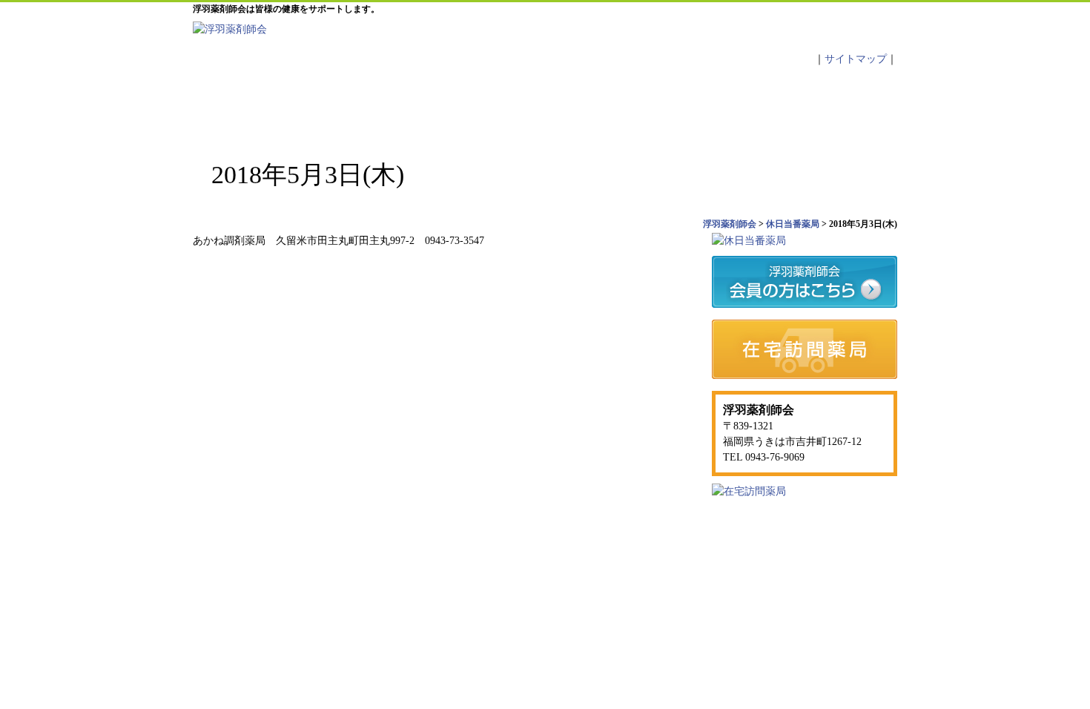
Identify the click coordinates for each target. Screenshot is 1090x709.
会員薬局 (721, 103)
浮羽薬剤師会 (773, 572)
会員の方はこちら (685, 541)
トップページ (252, 103)
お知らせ (487, 103)
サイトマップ (856, 59)
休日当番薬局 (604, 103)
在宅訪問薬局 (772, 541)
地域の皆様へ (838, 103)
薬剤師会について (370, 103)
